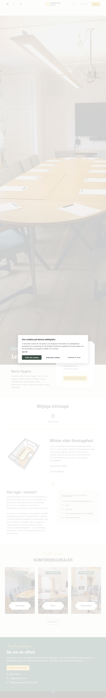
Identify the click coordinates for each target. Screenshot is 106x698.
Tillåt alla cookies (32, 357)
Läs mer (25, 351)
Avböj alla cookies (53, 357)
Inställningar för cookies (74, 357)
